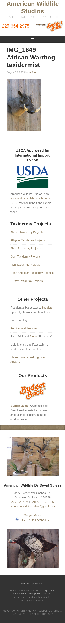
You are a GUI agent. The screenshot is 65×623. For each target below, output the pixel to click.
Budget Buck (19, 405)
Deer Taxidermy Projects (25, 256)
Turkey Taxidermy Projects (26, 281)
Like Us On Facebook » (35, 520)
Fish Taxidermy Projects (25, 264)
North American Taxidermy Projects (32, 272)
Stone (33, 336)
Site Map (25, 583)
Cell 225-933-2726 (42, 502)
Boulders (47, 307)
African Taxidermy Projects (26, 232)
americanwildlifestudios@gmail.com (32, 506)
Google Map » (32, 515)
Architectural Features (23, 328)
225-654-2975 (15, 26)
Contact (39, 583)
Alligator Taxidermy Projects (27, 240)
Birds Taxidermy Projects (25, 248)
